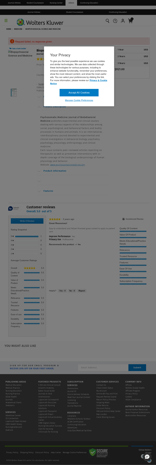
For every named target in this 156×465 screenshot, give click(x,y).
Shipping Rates (102, 403)
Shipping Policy (27, 452)
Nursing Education (14, 391)
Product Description (54, 106)
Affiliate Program (133, 391)
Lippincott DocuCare (47, 403)
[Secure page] (99, 452)
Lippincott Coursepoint (48, 400)
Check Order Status (104, 388)
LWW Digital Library (46, 423)
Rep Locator (101, 414)
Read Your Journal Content (78, 397)
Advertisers (72, 428)
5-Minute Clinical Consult (49, 385)
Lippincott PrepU (45, 414)
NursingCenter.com (14, 427)
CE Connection (12, 418)
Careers (129, 397)
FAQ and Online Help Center (108, 411)
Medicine (18, 29)
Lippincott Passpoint (47, 411)
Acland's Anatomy (46, 388)
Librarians (71, 416)
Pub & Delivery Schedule (78, 394)
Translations (72, 403)
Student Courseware (35, 2)
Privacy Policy (132, 394)
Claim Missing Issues (105, 417)
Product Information (54, 170)
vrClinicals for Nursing (48, 432)
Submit (137, 367)
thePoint (9, 430)
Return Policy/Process (106, 400)
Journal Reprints (74, 406)
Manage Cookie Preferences (75, 452)
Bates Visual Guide (46, 391)
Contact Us (101, 385)
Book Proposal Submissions (138, 412)
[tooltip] (14, 208)
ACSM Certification (75, 422)
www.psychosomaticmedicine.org (67, 165)
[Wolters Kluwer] (40, 19)
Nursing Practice (13, 394)
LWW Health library (14, 424)
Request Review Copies (106, 397)
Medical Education (14, 385)
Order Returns (102, 405)
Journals (9, 400)
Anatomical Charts (14, 403)
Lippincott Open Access (16, 421)
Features (48, 191)
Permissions (72, 388)
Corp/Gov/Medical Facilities (79, 431)
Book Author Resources (136, 415)
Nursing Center (56, 2)
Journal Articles (14, 2)
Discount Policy (103, 408)
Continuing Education (89, 2)
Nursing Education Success (50, 426)
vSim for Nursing (45, 429)
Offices (129, 385)
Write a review (30, 222)
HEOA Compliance (133, 400)
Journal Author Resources (137, 410)
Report (82, 291)
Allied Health (11, 397)
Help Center (56, 452)
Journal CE (71, 391)
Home (8, 29)
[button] (18, 48)
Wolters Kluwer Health (135, 388)
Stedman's (10, 405)
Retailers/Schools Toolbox (78, 419)
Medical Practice (13, 388)
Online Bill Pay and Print (107, 394)
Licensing (71, 400)
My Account (101, 391)
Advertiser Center (13, 415)
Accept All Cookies (79, 92)
